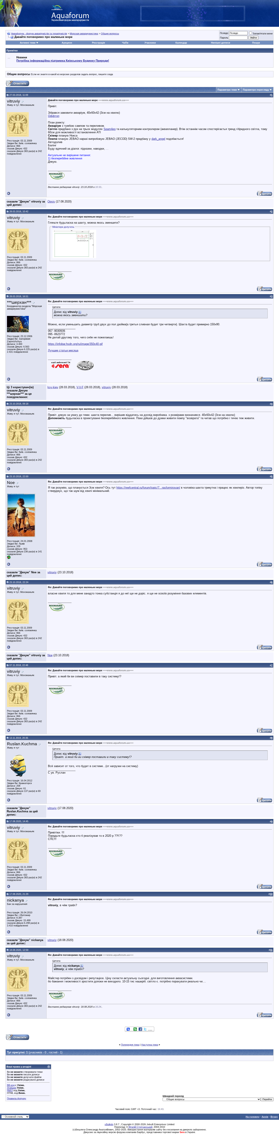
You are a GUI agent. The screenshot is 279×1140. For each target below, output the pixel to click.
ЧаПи (125, 42)
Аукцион (67, 42)
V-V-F (80, 387)
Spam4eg (110, 129)
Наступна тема (149, 1044)
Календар (181, 42)
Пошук (256, 42)
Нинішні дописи (220, 42)
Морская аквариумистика (84, 33)
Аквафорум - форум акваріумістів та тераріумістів (39, 33)
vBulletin (109, 1124)
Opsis (51, 201)
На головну (252, 1116)
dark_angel (158, 138)
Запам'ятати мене (263, 33)
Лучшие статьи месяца (63, 350)
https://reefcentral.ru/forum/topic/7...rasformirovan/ (148, 487)
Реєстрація (98, 42)
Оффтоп (53, 116)
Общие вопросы (110, 33)
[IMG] (10, 1090)
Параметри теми (227, 89)
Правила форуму (16, 1098)
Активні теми (28, 42)
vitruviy (106, 387)
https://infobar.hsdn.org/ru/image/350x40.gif (75, 344)
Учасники (150, 42)
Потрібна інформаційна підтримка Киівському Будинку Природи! (62, 60)
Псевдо (224, 33)
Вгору (274, 1116)
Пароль (224, 37)
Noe (50, 655)
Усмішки (11, 1087)
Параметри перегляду (256, 89)
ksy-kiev (53, 387)
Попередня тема (130, 1044)
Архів (265, 1116)
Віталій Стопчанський (140, 1127)
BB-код (11, 1085)
